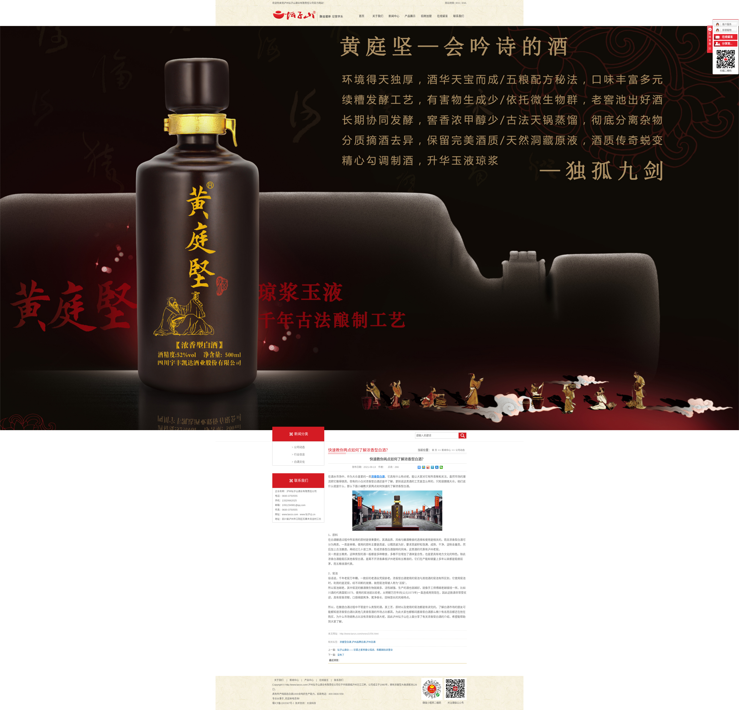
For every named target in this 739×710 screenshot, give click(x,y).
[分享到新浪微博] (428, 467)
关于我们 (377, 16)
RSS (458, 3)
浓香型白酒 (345, 642)
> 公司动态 (298, 447)
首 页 (434, 450)
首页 (361, 16)
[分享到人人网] (437, 467)
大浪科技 (311, 703)
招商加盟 (426, 16)
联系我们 (458, 16)
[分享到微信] (441, 467)
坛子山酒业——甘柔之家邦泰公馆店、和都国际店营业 (365, 650)
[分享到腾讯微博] (432, 467)
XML (464, 3)
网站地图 (449, 3)
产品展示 (410, 16)
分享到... (727, 43)
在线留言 (442, 16)
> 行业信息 (298, 454)
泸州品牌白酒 (359, 642)
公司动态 (460, 450)
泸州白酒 (370, 642)
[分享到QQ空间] (423, 467)
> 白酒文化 (298, 461)
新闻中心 (394, 16)
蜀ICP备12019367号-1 (283, 703)
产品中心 (309, 680)
